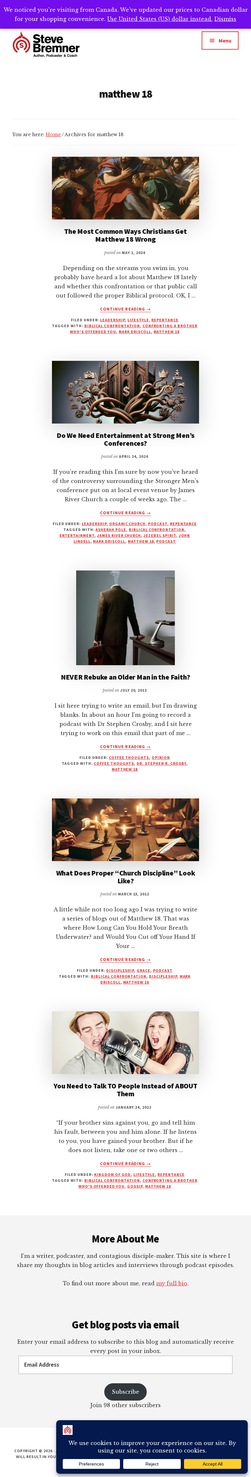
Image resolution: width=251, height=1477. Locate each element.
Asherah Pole (110, 529)
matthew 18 (167, 331)
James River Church (119, 535)
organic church (127, 523)
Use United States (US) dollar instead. (159, 19)
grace (143, 970)
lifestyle (138, 319)
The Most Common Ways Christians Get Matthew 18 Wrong (125, 235)
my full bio (171, 1283)
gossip (134, 1186)
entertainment (76, 535)
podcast (157, 523)
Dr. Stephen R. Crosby (161, 763)
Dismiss (225, 19)
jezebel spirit (159, 535)
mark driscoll (135, 331)
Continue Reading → (125, 309)
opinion (161, 757)
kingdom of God (112, 1174)
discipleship (120, 970)
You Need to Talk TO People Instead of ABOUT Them (125, 1089)
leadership (112, 319)
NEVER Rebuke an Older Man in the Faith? (125, 677)
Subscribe (125, 1392)
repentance (164, 319)
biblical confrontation (112, 325)
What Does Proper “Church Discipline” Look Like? (125, 876)
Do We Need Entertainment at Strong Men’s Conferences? (125, 439)
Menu (225, 40)
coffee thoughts (129, 757)
